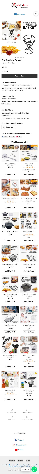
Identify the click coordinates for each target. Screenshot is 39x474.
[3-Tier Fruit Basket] (28, 220)
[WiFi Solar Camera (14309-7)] (28, 379)
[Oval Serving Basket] (10, 284)
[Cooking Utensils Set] (10, 345)
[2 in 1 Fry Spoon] (10, 153)
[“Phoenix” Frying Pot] (28, 284)
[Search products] (36, 14)
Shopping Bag (27, 419)
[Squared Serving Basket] (10, 253)
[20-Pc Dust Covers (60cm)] (28, 345)
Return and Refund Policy (16, 467)
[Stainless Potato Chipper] (10, 187)
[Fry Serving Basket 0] (19, 38)
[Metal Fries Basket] (10, 314)
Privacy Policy (16, 465)
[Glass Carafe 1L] (10, 379)
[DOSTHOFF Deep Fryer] (10, 220)
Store (4, 63)
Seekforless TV (6, 465)
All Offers (11, 63)
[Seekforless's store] (19, 5)
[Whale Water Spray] (28, 314)
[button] (9, 127)
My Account (11, 413)
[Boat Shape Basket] (28, 253)
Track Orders (27, 413)
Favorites (11, 419)
